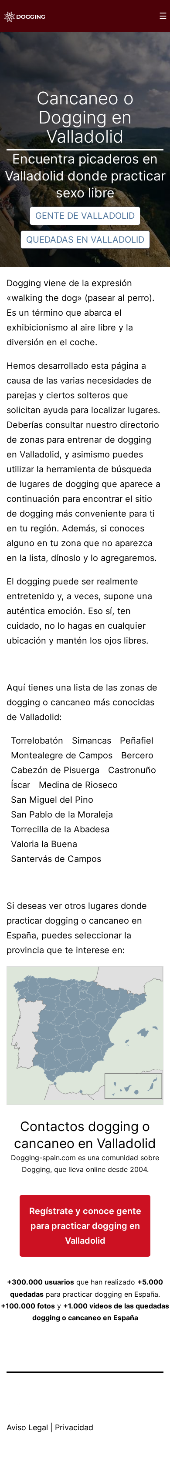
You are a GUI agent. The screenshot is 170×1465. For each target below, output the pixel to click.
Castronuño (132, 770)
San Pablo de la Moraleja (62, 814)
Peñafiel (136, 740)
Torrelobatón (37, 740)
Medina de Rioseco (78, 785)
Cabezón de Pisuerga (55, 770)
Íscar (20, 785)
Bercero (137, 755)
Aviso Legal (27, 1427)
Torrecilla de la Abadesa (60, 829)
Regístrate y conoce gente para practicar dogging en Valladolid (85, 1226)
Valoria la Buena (44, 844)
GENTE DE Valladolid (85, 215)
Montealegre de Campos (61, 755)
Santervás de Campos (56, 859)
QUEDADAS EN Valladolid (85, 239)
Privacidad (74, 1427)
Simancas (91, 740)
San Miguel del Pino (52, 799)
